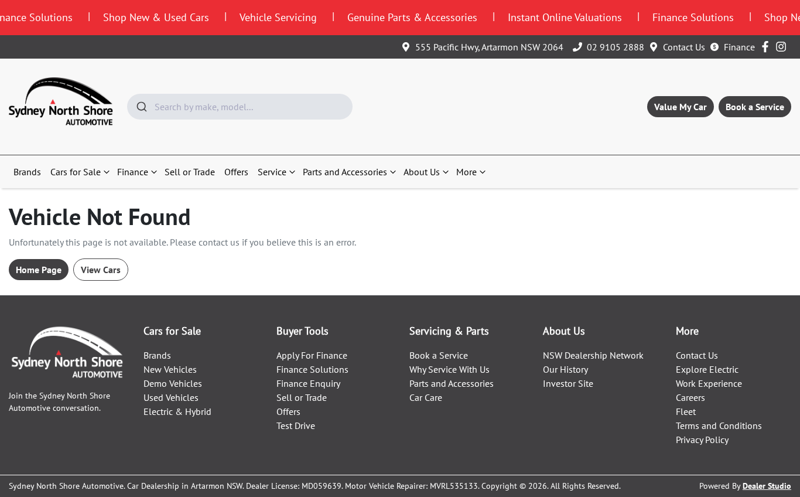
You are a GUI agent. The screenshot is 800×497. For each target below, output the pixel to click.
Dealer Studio (767, 486)
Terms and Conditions (719, 425)
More (466, 172)
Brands (27, 172)
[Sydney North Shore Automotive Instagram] (783, 46)
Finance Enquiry (308, 383)
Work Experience (709, 383)
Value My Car (680, 107)
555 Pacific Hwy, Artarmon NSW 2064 (489, 47)
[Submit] (141, 107)
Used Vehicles (171, 397)
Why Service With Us (449, 369)
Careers (690, 397)
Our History (565, 369)
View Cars (101, 269)
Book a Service (755, 107)
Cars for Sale (75, 172)
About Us (422, 172)
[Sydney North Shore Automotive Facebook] (767, 46)
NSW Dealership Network (593, 355)
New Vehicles (170, 369)
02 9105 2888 (615, 47)
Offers (236, 172)
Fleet (686, 411)
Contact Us (684, 47)
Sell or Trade (190, 172)
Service (272, 172)
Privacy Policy (702, 439)
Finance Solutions (312, 369)
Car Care (425, 397)
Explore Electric (707, 369)
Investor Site (568, 383)
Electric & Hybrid (177, 411)
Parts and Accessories (345, 172)
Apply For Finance (311, 355)
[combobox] (240, 107)
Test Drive (295, 425)
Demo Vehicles (172, 383)
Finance (739, 47)
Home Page (38, 269)
